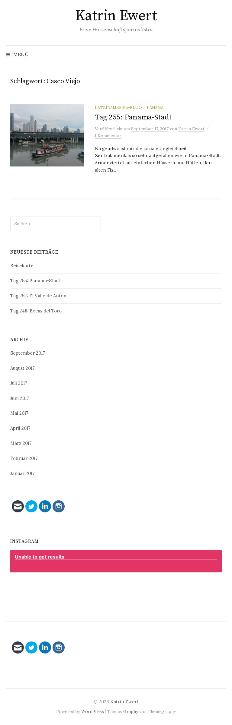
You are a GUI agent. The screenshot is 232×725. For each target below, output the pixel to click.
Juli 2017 (18, 383)
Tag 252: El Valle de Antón (38, 296)
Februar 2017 (24, 458)
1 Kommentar (108, 135)
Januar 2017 (22, 473)
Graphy (130, 711)
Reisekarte (22, 265)
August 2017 (22, 368)
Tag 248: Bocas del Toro (36, 311)
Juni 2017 (19, 398)
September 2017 (27, 353)
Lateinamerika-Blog (118, 107)
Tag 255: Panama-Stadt (133, 117)
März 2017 (21, 443)
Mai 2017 (19, 413)
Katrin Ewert (116, 16)
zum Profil (119, 587)
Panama (155, 107)
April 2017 (20, 428)
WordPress (92, 711)
